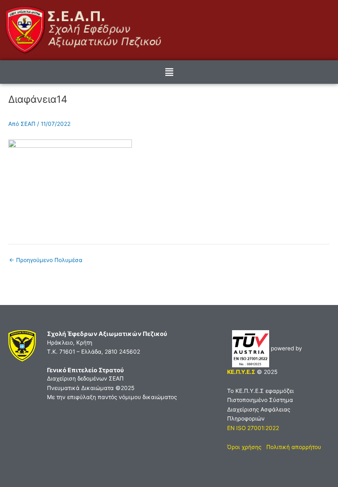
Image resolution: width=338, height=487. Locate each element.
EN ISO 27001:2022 (253, 428)
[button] (169, 72)
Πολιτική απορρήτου (293, 447)
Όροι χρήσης (244, 447)
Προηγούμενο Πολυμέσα (45, 260)
